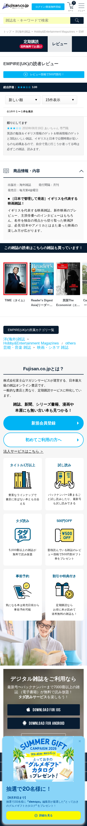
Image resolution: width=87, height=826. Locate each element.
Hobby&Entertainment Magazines (54, 31)
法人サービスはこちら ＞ (23, 451)
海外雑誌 (25, 185)
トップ (7, 31)
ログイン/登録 (48, 6)
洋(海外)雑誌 (22, 31)
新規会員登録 (43, 423)
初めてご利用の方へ (43, 439)
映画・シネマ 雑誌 (52, 347)
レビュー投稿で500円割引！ (47, 74)
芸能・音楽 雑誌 (17, 348)
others (70, 343)
